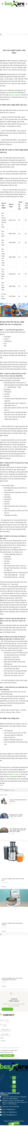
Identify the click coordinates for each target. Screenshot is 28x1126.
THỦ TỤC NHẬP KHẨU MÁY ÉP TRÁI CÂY (13, 879)
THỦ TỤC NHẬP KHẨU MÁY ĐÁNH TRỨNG (12, 923)
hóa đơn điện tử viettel (14, 1073)
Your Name (2, 1020)
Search (2, 789)
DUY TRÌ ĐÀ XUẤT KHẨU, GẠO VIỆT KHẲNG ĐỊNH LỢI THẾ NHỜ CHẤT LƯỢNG (17, 830)
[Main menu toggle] (2, 4)
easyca (26, 1073)
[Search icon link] (26, 4)
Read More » (4, 886)
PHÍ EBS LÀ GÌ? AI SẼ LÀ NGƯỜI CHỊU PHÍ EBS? (16, 815)
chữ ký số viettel (4, 1073)
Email (1, 1024)
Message (2, 1037)
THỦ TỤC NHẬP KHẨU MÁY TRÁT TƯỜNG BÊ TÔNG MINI (12, 979)
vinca (22, 1073)
